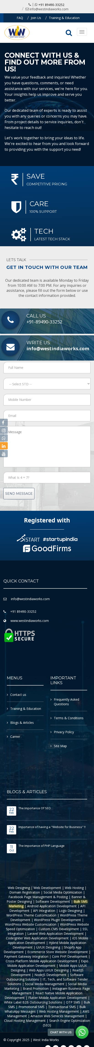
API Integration (44, 910)
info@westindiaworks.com (49, 9)
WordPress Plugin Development (57, 920)
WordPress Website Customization (30, 924)
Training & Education (64, 18)
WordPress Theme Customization (31, 915)
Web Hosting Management (59, 1011)
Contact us (18, 694)
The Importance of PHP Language (41, 846)
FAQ (20, 18)
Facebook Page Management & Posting (38, 897)
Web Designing (19, 888)
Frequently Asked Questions (66, 701)
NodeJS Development (50, 975)
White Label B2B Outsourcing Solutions (33, 1002)
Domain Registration (24, 892)
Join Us (36, 18)
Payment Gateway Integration (26, 956)
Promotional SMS (31, 1007)
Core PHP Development (69, 956)
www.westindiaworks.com (29, 620)
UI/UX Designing (48, 947)
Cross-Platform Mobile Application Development (41, 961)
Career (15, 736)
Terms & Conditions (69, 718)
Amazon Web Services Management (57, 1016)
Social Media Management (44, 984)
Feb (11, 811)
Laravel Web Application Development (55, 933)
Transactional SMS (62, 1007)
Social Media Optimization (63, 892)
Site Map (60, 746)
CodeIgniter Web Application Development (37, 938)
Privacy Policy (64, 732)
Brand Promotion (36, 988)
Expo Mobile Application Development (47, 963)
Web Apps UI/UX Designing (49, 970)
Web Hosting (74, 888)
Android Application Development (52, 906)
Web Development (47, 888)
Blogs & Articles (22, 722)
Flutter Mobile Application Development (57, 997)
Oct (11, 848)
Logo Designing (70, 910)
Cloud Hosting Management (25, 1020)
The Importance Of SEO (34, 808)
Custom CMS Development (59, 929)
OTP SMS (73, 1002)
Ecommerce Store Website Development (57, 952)
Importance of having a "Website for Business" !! (52, 827)
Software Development (53, 901)
